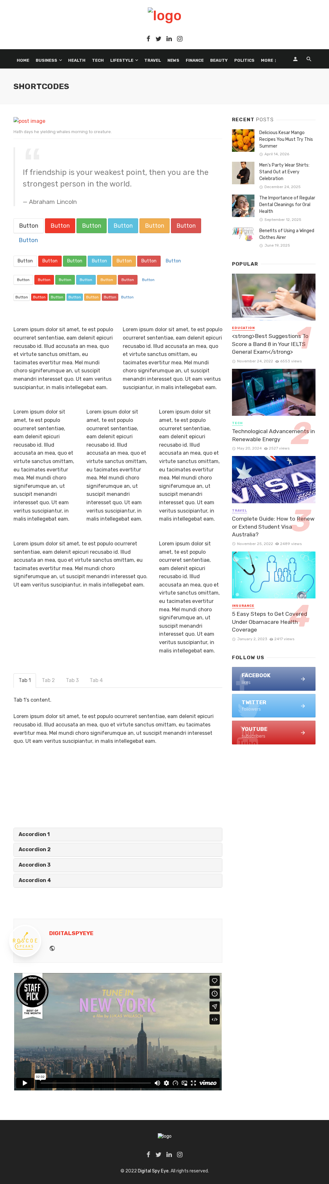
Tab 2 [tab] (48, 680)
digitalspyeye (71, 933)
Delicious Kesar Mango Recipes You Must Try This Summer (286, 139)
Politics (244, 60)
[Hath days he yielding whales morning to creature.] (29, 121)
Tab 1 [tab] (25, 680)
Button (28, 225)
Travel (152, 60)
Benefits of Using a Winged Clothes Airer (286, 234)
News (173, 60)
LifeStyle (121, 60)
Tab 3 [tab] (72, 680)
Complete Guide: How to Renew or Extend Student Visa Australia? (273, 526)
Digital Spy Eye (153, 1171)
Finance (195, 60)
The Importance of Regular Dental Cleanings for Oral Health (287, 204)
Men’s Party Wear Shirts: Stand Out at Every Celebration (284, 171)
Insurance (243, 606)
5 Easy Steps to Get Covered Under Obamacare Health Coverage (269, 622)
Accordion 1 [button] (34, 834)
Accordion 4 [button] (35, 880)
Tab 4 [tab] (96, 680)
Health (76, 60)
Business (46, 60)
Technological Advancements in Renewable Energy (273, 435)
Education (243, 328)
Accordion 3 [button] (34, 865)
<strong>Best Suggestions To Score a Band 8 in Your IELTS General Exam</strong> (270, 344)
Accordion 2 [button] (35, 849)
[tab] (118, 834)
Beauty (219, 60)
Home (23, 60)
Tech (98, 60)
